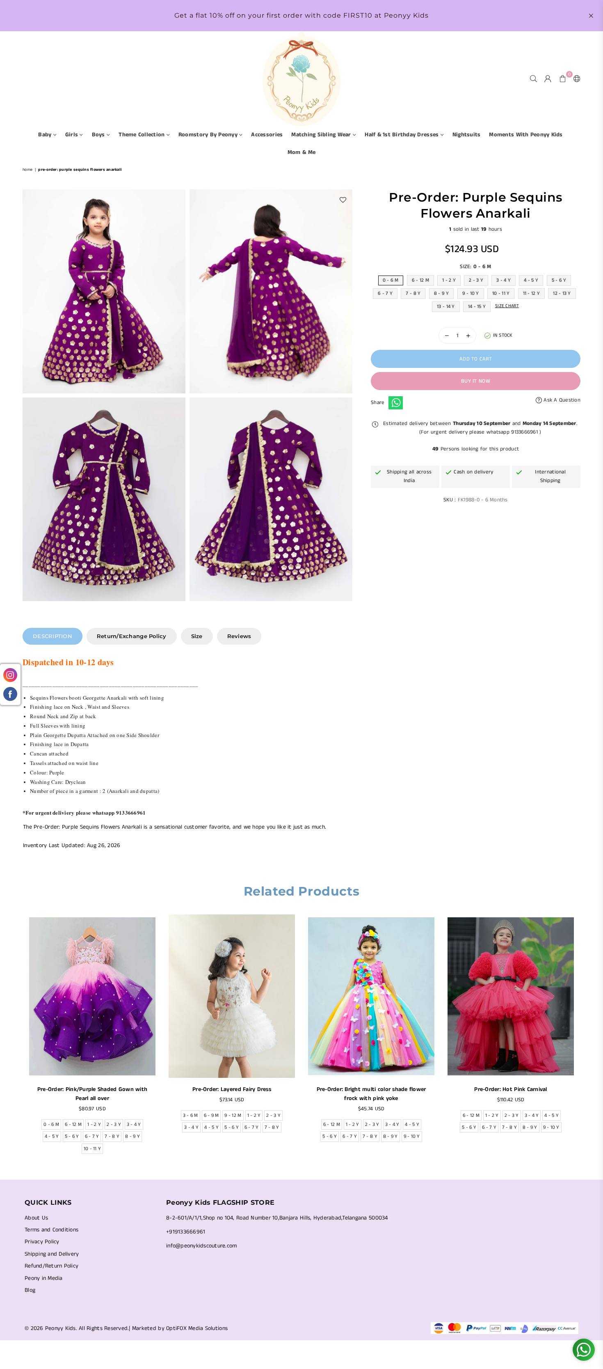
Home (27, 169)
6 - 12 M (420, 280)
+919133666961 (185, 1232)
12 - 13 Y (562, 293)
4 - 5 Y (531, 280)
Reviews (239, 636)
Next (585, 1036)
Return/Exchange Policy (132, 636)
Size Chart (507, 306)
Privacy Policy (42, 1242)
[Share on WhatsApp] (395, 402)
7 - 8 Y (413, 293)
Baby (45, 135)
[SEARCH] (533, 78)
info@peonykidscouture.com (201, 1246)
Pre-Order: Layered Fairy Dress (231, 1089)
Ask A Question (561, 400)
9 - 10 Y (470, 293)
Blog (30, 1290)
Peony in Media (44, 1278)
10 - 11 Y (500, 293)
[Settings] (575, 78)
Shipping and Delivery (52, 1254)
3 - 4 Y (503, 280)
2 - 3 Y (476, 280)
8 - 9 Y (441, 293)
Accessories (267, 135)
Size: (475, 267)
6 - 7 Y (385, 293)
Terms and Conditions (51, 1230)
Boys (99, 135)
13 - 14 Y (446, 306)
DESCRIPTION (52, 636)
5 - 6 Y (559, 280)
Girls (72, 135)
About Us (36, 1218)
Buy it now (475, 381)
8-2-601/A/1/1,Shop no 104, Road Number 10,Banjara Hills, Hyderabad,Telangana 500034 (277, 1218)
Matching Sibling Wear (322, 135)
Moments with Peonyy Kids (525, 135)
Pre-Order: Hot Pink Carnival (510, 1089)
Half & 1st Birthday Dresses (402, 135)
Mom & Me (301, 152)
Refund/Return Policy (51, 1266)
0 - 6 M (391, 280)
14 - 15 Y (477, 306)
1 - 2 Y (449, 280)
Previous (17, 1036)
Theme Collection (142, 135)
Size (197, 636)
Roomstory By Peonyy (208, 135)
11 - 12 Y (531, 293)
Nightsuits (466, 135)
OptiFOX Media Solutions (197, 1328)
